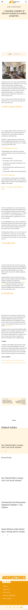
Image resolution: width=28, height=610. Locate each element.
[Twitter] (17, 607)
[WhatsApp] (21, 58)
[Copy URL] (11, 58)
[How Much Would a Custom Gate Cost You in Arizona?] (14, 436)
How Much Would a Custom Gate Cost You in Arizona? (12, 446)
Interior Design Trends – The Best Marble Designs (13, 360)
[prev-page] (2, 451)
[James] (14, 414)
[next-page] (6, 451)
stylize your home (8, 325)
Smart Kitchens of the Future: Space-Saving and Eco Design (13, 530)
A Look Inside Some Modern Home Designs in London (14, 362)
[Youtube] (21, 607)
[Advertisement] (14, 37)
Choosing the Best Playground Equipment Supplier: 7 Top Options (13, 504)
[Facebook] (14, 58)
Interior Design (16, 7)
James (10, 54)
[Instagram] (10, 607)
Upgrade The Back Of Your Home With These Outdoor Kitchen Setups (7, 401)
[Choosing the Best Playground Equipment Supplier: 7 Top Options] (14, 492)
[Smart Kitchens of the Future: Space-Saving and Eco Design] (14, 518)
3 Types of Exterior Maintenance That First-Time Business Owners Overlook (20, 402)
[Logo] (14, 1)
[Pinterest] (17, 58)
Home (8, 7)
